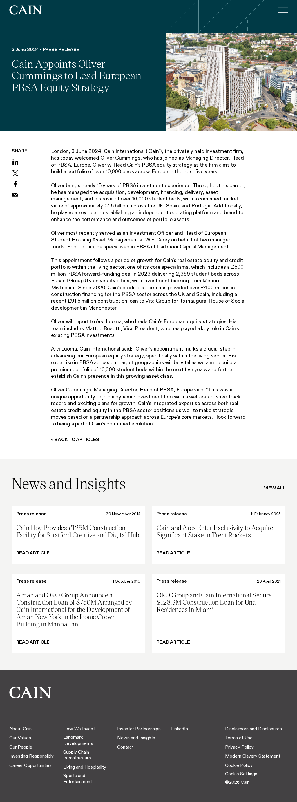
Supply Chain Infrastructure (77, 755)
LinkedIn (179, 728)
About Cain (20, 728)
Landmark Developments (78, 740)
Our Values (20, 737)
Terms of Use (239, 737)
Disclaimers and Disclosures (253, 728)
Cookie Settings (241, 773)
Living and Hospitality (84, 767)
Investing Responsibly (31, 756)
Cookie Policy (239, 765)
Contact (125, 747)
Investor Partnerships (139, 728)
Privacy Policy (239, 747)
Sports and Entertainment (77, 778)
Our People (20, 747)
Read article (33, 553)
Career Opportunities (30, 765)
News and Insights (136, 737)
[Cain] (25, 10)
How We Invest (79, 728)
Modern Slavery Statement (252, 756)
